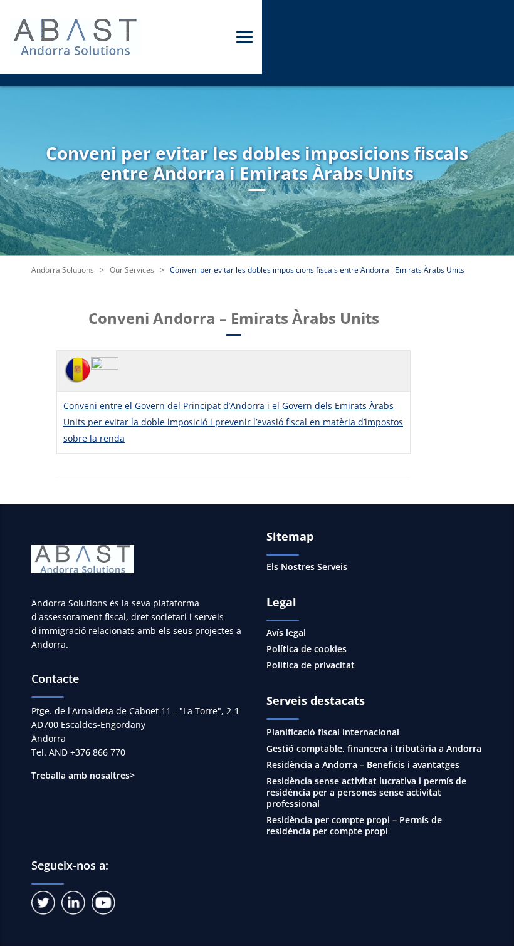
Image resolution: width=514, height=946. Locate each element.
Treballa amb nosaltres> (83, 775)
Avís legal (286, 633)
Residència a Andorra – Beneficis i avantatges (362, 765)
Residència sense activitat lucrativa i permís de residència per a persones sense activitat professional (366, 792)
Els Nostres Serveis (306, 567)
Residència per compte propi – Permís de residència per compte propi (354, 825)
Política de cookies (306, 649)
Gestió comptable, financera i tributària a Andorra (373, 748)
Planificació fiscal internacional (332, 732)
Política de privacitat (310, 665)
